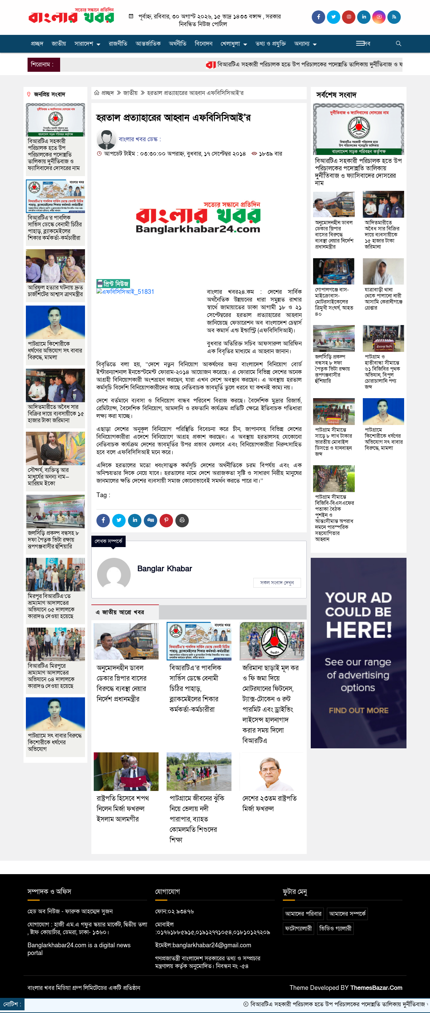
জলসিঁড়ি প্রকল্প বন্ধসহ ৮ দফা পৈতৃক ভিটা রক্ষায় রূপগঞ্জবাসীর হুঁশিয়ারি (53, 539)
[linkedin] (364, 17)
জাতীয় (59, 44)
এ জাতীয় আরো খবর (120, 612)
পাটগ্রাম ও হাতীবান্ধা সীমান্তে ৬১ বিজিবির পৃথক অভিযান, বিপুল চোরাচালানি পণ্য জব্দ (382, 372)
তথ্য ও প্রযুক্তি (271, 44)
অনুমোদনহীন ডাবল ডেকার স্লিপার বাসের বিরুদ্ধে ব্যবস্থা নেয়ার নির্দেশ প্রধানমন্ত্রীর (334, 235)
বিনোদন (203, 44)
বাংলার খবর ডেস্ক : (139, 139)
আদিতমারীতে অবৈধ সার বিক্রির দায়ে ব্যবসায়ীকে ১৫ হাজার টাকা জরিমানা (56, 413)
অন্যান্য (301, 44)
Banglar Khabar (164, 569)
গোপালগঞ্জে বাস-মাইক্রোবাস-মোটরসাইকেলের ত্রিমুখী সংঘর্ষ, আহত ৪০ (334, 302)
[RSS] (394, 17)
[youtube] (379, 17)
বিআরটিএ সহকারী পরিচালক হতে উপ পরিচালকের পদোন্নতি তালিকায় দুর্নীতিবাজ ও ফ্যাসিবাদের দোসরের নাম (304, 64)
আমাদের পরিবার (303, 914)
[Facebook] (103, 520)
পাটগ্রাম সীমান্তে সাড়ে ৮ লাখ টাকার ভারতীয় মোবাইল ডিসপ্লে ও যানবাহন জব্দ (333, 442)
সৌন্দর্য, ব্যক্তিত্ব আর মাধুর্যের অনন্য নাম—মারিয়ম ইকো (48, 476)
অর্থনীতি (177, 44)
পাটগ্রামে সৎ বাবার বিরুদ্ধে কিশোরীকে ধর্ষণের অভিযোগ (55, 742)
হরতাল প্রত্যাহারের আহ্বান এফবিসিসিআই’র (195, 93)
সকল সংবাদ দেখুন (277, 582)
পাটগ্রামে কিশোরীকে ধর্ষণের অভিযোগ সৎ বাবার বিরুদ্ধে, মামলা (55, 350)
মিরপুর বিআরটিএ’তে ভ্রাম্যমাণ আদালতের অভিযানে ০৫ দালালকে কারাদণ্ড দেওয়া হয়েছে (51, 606)
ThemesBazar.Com (376, 988)
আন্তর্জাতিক (148, 44)
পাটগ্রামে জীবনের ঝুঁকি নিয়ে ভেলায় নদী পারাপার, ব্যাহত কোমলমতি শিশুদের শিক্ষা (197, 819)
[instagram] (348, 17)
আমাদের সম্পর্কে (347, 914)
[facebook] (318, 17)
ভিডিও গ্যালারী (335, 928)
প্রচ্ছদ (37, 44)
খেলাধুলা (230, 44)
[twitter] (333, 17)
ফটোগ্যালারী (298, 928)
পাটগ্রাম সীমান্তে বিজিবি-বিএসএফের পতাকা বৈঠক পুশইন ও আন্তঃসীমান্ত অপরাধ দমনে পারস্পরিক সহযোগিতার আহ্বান (334, 518)
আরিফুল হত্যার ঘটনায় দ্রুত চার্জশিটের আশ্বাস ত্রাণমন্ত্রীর (55, 291)
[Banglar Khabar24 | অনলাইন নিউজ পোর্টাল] (71, 15)
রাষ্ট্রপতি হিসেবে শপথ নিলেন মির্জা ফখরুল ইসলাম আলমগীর (123, 809)
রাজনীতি (118, 44)
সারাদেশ (84, 44)
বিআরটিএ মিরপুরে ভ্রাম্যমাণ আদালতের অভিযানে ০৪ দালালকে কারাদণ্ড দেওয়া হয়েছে (51, 676)
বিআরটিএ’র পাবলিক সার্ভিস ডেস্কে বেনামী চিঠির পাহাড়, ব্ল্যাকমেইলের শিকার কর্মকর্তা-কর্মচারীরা (195, 689)
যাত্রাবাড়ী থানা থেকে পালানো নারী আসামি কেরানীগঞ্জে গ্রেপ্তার (383, 299)
